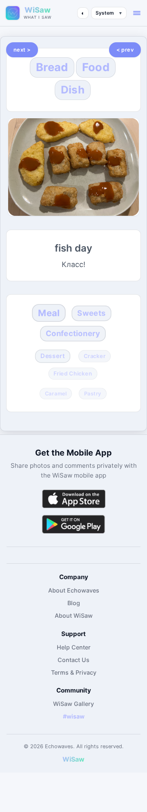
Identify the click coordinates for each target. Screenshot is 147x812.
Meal (49, 312)
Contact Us (73, 659)
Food (95, 67)
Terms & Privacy (73, 672)
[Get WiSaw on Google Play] (73, 524)
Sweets (91, 312)
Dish (73, 89)
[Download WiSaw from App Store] (73, 499)
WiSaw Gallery (73, 703)
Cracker (94, 355)
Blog (73, 602)
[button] (136, 13)
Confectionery (72, 333)
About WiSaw (74, 615)
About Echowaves (73, 590)
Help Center (74, 647)
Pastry (92, 393)
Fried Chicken (72, 373)
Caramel (56, 393)
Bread (52, 67)
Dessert (53, 356)
